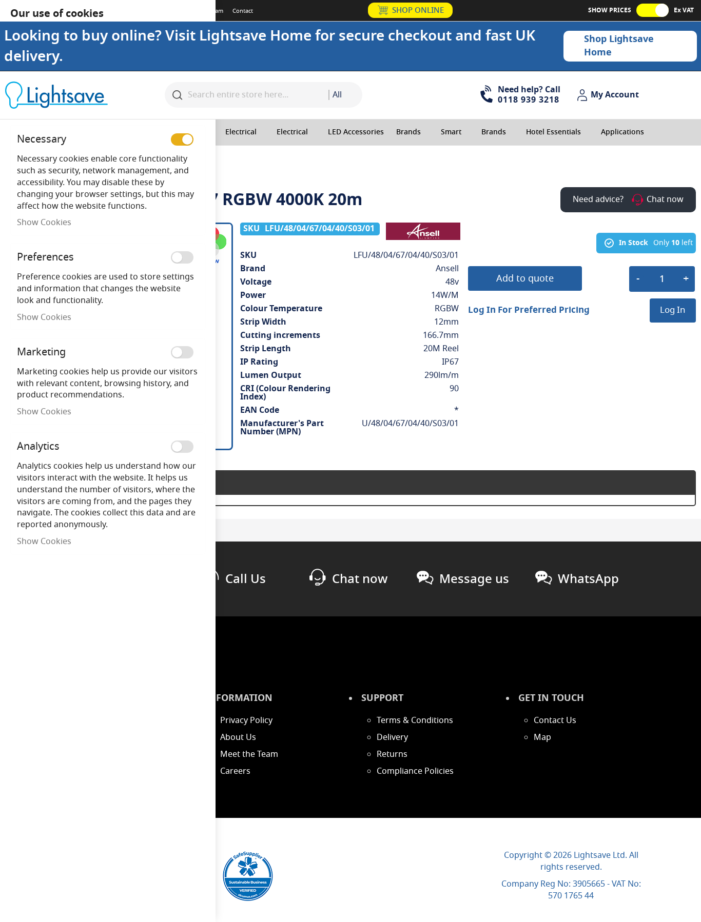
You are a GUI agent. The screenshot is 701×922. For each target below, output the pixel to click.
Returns (392, 754)
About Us (238, 737)
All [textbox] (337, 95)
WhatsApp (588, 579)
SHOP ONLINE (418, 10)
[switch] (182, 139)
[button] (609, 95)
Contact (242, 11)
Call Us (245, 579)
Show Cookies (44, 222)
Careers (235, 771)
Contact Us (555, 720)
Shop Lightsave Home (619, 45)
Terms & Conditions (415, 720)
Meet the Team (249, 754)
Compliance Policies (415, 771)
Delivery (392, 737)
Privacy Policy (246, 720)
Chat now (359, 579)
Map (542, 737)
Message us (474, 579)
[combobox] (345, 95)
